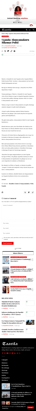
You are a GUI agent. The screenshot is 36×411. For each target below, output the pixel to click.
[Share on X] (5, 51)
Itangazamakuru (24, 183)
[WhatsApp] (19, 353)
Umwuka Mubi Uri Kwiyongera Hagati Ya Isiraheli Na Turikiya (20, 289)
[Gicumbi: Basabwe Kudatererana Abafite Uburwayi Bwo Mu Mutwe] (30, 330)
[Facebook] (3, 353)
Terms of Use (5, 408)
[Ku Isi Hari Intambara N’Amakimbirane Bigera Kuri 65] (6, 260)
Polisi (31, 183)
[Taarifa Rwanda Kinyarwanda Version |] (7, 30)
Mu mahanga (5, 36)
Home (3, 33)
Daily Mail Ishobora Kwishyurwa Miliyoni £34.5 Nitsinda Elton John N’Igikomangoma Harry (21, 280)
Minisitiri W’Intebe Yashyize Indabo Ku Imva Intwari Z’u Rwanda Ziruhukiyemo (11, 304)
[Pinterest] (12, 353)
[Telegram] (17, 353)
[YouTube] (7, 353)
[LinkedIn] (15, 353)
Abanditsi (11, 183)
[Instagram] (10, 353)
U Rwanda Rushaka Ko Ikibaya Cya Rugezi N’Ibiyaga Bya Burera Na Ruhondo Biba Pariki (21, 270)
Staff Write (5, 308)
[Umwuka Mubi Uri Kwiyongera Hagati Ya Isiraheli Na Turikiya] (6, 289)
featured (17, 183)
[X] (5, 353)
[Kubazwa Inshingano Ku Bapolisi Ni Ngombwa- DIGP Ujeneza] (30, 313)
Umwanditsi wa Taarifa (10, 45)
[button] (30, 407)
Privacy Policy (20, 406)
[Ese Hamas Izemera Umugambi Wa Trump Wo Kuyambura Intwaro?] (30, 322)
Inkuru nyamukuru (15, 257)
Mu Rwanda (22, 267)
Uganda (4, 186)
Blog (7, 33)
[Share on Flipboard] (8, 51)
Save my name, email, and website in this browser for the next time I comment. (18, 238)
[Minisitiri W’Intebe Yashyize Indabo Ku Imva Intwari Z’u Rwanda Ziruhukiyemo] (30, 303)
